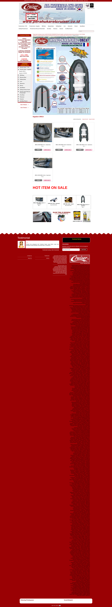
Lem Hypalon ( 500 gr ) (36, 205)
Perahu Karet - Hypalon (34, 26)
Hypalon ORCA (75, 35)
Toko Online (56, 605)
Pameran (55, 28)
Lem (65, 26)
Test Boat (49, 28)
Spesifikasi (82, 26)
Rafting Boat (58, 26)
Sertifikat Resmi (68, 28)
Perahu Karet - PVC (23, 26)
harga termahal (91, 119)
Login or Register (90, 8)
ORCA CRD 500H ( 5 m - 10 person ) (79, 205)
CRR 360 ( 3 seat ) (50, 203)
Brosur (76, 26)
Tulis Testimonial (55, 249)
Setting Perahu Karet (23, 28)
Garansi (61, 28)
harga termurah (85, 119)
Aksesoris (70, 26)
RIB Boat (44, 26)
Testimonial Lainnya (46, 249)
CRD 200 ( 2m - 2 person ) (65, 203)
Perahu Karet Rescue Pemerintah (37, 28)
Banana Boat (51, 26)
